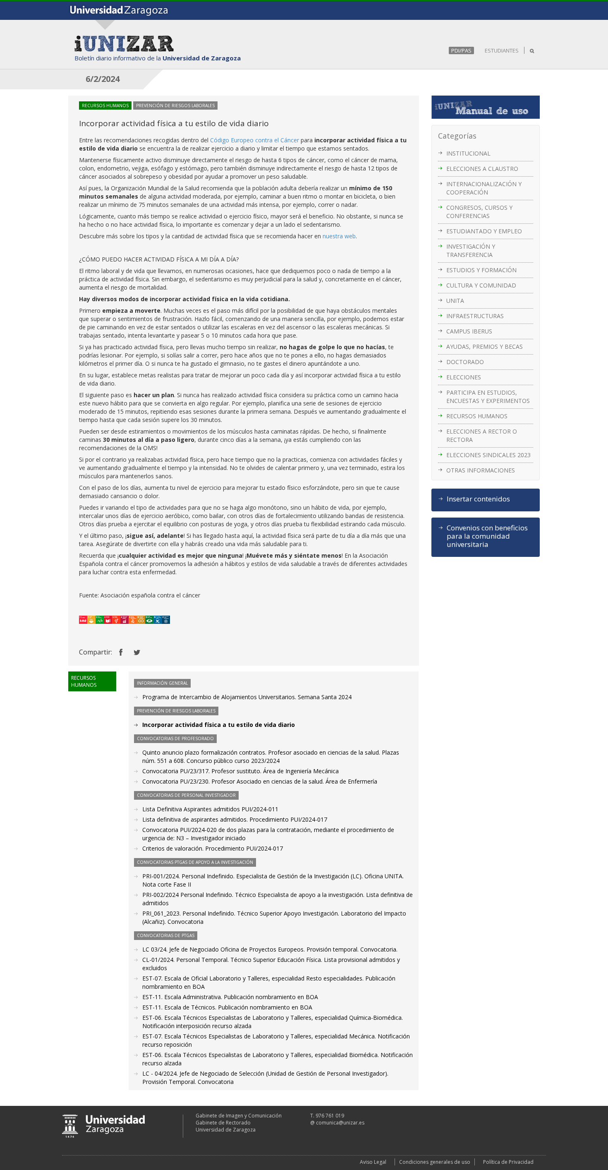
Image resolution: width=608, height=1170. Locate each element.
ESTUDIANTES (502, 50)
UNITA (455, 300)
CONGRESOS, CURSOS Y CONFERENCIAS (479, 212)
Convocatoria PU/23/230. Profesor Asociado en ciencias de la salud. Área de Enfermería (259, 781)
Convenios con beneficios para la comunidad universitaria (487, 536)
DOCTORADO (465, 362)
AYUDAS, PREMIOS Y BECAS (484, 346)
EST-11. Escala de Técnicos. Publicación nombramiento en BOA (227, 1007)
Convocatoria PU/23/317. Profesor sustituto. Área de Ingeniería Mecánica (240, 771)
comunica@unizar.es (340, 1122)
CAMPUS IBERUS (469, 331)
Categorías (457, 136)
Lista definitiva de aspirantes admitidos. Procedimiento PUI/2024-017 (234, 819)
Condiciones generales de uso (434, 1161)
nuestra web (339, 236)
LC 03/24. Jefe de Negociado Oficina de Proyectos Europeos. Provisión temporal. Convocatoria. (269, 949)
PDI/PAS (461, 50)
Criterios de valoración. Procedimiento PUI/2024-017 (212, 848)
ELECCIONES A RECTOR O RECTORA (481, 435)
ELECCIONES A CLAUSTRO (482, 169)
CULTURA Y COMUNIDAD (481, 285)
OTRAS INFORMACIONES (480, 470)
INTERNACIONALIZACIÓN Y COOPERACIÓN (484, 188)
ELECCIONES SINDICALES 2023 (488, 455)
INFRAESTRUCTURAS (475, 316)
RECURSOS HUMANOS (476, 416)
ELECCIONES (463, 377)
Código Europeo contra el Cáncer (254, 140)
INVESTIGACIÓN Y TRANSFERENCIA (470, 250)
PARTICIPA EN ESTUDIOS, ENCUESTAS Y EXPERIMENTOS (488, 396)
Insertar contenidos (478, 499)
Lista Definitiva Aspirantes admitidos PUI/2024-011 (210, 809)
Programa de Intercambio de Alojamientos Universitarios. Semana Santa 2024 (247, 697)
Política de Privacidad (508, 1161)
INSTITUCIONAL (468, 153)
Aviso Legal (373, 1161)
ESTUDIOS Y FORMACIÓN (481, 270)
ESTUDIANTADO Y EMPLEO (484, 231)
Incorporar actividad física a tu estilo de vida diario (218, 725)
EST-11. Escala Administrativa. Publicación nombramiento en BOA (230, 997)
